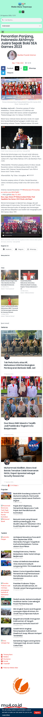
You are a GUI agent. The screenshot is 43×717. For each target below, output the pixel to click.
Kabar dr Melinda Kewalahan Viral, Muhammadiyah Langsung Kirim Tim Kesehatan (27, 563)
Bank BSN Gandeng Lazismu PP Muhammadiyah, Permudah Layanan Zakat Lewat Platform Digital (27, 497)
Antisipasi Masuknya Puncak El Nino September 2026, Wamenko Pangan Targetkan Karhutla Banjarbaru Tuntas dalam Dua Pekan (27, 542)
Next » (16, 485)
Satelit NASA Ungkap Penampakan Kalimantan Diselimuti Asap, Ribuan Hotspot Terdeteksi (27, 632)
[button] (2, 31)
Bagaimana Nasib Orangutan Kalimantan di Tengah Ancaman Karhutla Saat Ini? (26, 621)
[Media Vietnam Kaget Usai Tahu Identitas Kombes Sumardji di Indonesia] (9, 275)
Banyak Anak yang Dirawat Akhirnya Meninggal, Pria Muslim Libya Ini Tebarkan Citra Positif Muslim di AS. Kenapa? (27, 522)
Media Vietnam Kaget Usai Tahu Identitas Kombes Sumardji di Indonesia (9, 283)
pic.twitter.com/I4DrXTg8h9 (10, 192)
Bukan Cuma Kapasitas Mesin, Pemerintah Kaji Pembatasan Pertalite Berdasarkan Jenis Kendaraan (26, 575)
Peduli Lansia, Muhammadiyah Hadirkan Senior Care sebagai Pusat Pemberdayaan (27, 601)
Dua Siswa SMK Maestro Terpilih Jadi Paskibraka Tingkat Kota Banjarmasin (20, 426)
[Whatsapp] (20, 12)
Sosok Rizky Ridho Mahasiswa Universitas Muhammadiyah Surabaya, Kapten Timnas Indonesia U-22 (29, 285)
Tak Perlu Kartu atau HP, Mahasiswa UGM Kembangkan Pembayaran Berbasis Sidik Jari (19, 365)
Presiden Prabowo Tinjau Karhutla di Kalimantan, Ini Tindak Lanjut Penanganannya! (27, 585)
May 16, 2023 (16, 195)
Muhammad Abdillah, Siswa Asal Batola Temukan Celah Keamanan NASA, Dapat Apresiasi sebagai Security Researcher (21, 471)
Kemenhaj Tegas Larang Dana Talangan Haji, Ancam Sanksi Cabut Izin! (26, 643)
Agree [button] (37, 713)
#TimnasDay (35, 190)
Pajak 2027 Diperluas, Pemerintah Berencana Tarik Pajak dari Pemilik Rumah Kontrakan (25, 509)
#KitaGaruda (27, 190)
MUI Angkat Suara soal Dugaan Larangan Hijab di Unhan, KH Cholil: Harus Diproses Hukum (27, 611)
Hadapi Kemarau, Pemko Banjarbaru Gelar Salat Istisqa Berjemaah (26, 554)
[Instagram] (23, 12)
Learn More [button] (6, 715)
